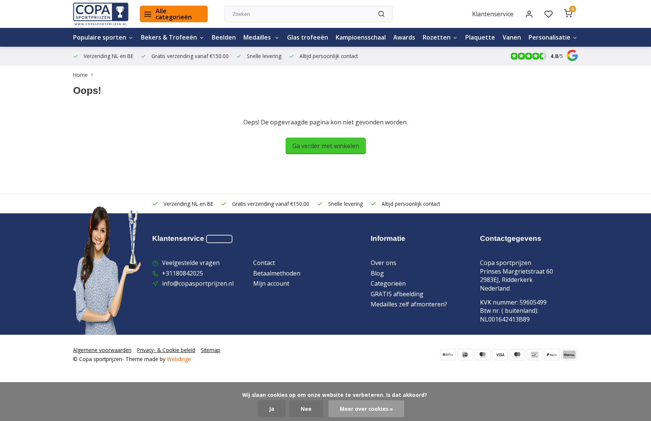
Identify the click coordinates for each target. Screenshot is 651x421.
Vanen (512, 37)
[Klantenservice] (219, 239)
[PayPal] (552, 354)
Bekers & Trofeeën (169, 37)
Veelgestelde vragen (191, 263)
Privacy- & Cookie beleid (166, 350)
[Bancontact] (534, 354)
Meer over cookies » (366, 408)
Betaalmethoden (276, 273)
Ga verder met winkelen (325, 146)
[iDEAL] (465, 354)
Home (80, 74)
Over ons (383, 263)
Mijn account (271, 283)
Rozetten (437, 37)
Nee (306, 408)
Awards (404, 37)
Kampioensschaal (361, 37)
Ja (271, 408)
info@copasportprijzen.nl (198, 283)
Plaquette (480, 37)
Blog (377, 273)
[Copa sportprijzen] (100, 14)
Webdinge (179, 359)
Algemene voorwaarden (102, 350)
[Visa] (500, 354)
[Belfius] (448, 354)
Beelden (224, 37)
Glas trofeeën (307, 37)
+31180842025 (182, 273)
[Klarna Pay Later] (569, 354)
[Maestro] (517, 354)
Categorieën (388, 283)
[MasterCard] (483, 354)
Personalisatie (549, 37)
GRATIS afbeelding (397, 294)
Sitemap (210, 350)
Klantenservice (492, 14)
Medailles (257, 37)
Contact (264, 263)
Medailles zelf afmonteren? (409, 304)
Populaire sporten (99, 37)
